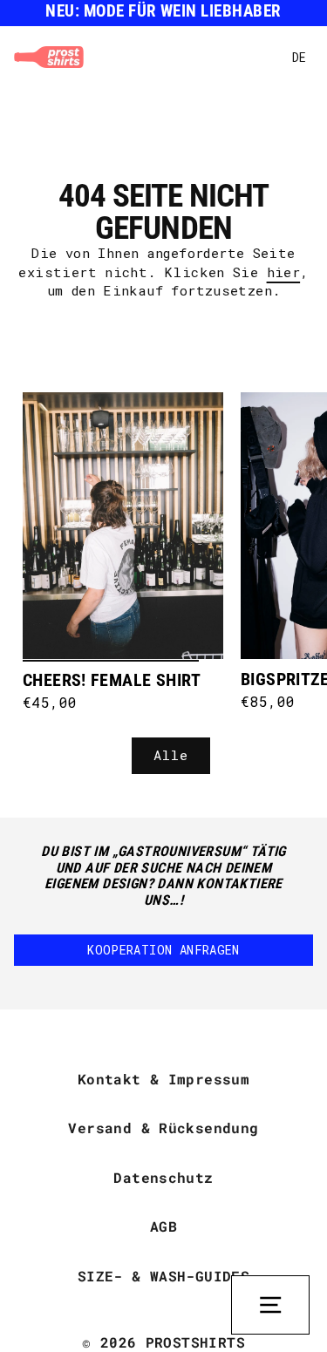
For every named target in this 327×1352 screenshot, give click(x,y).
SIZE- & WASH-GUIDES (163, 1276)
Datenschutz (163, 1177)
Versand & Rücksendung (163, 1127)
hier (284, 272)
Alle (170, 755)
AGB (163, 1226)
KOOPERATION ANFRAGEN (163, 949)
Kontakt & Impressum (163, 1079)
